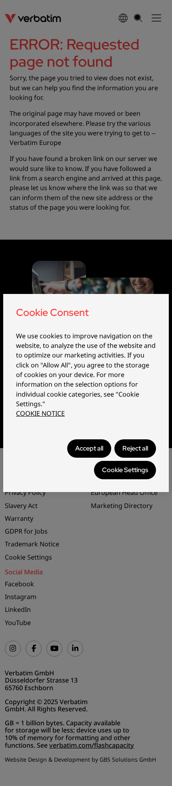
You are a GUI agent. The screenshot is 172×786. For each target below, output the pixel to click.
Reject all (135, 448)
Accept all (89, 448)
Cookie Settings (125, 470)
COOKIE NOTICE (40, 413)
